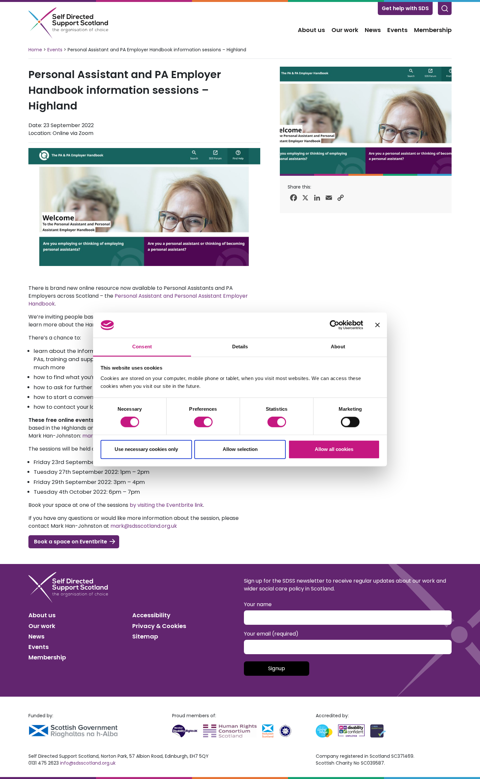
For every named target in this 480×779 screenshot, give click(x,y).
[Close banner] (377, 325)
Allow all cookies (334, 449)
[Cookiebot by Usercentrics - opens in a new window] (334, 325)
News (373, 30)
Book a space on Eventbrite (70, 541)
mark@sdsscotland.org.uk (143, 526)
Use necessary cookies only (146, 449)
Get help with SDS (405, 8)
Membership (433, 30)
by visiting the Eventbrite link (166, 505)
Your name (258, 604)
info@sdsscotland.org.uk (88, 763)
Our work (344, 30)
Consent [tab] (142, 346)
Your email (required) (271, 634)
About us (311, 30)
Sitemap (145, 636)
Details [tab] (240, 346)
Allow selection (240, 449)
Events (397, 30)
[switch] (203, 422)
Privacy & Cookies (159, 626)
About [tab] (338, 346)
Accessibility (151, 615)
